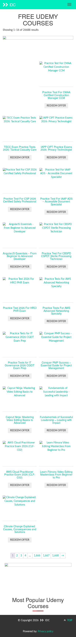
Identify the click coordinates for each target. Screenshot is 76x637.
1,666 (37, 555)
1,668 (55, 555)
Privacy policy (45, 631)
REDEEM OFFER (56, 105)
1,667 (46, 555)
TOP (69, 620)
